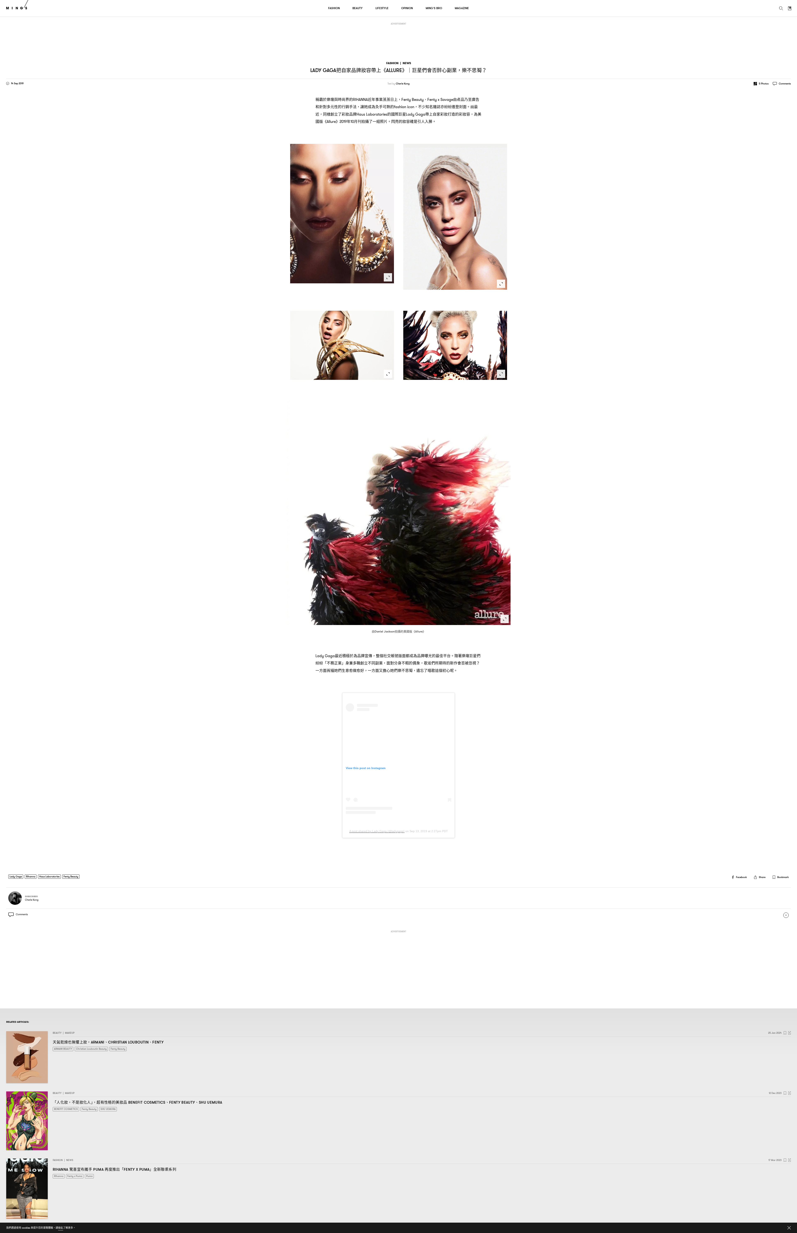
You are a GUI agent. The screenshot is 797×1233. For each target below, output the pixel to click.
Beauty (57, 1033)
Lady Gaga (16, 876)
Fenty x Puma (74, 1176)
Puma (89, 1176)
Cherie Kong (403, 83)
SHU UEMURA (108, 1109)
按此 (60, 1227)
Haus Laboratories (49, 876)
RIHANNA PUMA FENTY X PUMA (114, 1169)
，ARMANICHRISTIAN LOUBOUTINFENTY (108, 1042)
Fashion (392, 63)
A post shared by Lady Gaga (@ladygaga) (377, 831)
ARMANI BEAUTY (63, 1049)
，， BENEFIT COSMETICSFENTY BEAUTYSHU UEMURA (137, 1102)
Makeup (70, 1033)
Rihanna (30, 876)
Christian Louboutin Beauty (91, 1049)
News (407, 63)
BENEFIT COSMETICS (66, 1109)
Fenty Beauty (71, 876)
